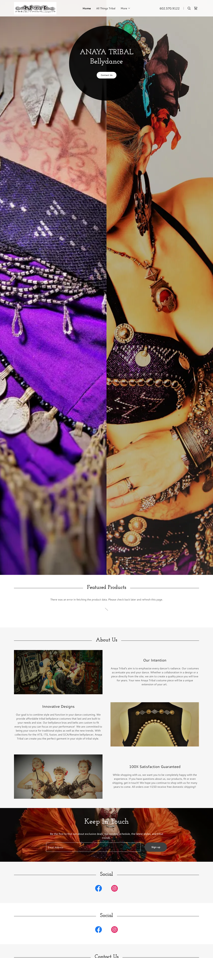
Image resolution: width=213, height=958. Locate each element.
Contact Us (106, 75)
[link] (35, 8)
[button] (125, 8)
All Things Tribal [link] (105, 8)
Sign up (155, 847)
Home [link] (87, 8)
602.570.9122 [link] (170, 8)
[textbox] (93, 847)
